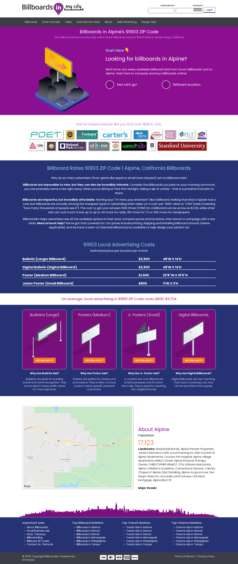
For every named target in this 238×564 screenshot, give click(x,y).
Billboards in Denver (88, 530)
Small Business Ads (38, 530)
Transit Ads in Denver (139, 530)
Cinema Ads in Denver (189, 530)
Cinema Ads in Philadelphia (192, 541)
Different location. (187, 84)
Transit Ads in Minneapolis (141, 537)
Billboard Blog (35, 537)
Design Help (148, 22)
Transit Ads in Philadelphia (142, 541)
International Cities (88, 22)
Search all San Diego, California (164, 37)
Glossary (40, 534)
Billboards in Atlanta (88, 527)
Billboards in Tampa (88, 544)
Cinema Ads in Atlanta (189, 527)
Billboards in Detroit (88, 534)
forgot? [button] (198, 9)
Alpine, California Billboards (157, 168)
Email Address (168, 5)
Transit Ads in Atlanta (139, 527)
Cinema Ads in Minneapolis (192, 537)
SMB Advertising (127, 22)
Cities (68, 22)
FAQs (30, 534)
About (108, 22)
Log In (209, 9)
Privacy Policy (206, 556)
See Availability (44, 360)
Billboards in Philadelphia (91, 541)
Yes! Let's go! (127, 84)
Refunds (48, 544)
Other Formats (51, 22)
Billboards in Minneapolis (91, 537)
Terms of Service (184, 556)
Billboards (31, 22)
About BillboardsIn (37, 527)
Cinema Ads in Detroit (189, 534)
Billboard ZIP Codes (38, 541)
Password (197, 5)
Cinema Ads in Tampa (189, 544)
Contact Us (34, 544)
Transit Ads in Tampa (139, 544)
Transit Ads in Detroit (138, 534)
